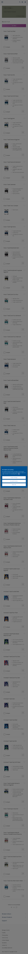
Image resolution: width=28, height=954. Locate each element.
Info (19, 473)
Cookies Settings (14, 477)
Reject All (14, 484)
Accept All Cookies (14, 481)
